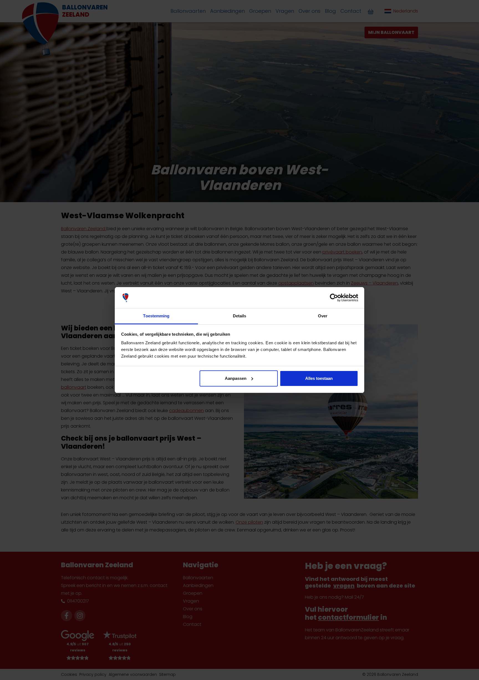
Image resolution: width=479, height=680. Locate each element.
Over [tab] (322, 315)
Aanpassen (235, 378)
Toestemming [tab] (156, 315)
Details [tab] (239, 315)
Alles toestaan (319, 378)
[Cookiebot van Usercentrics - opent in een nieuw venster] (334, 297)
